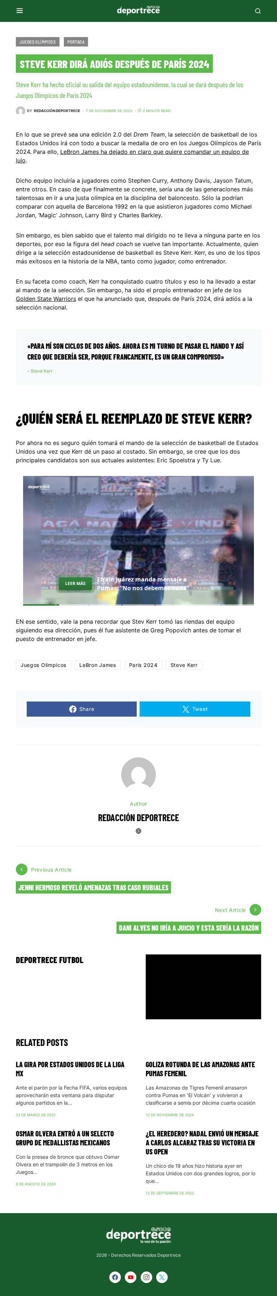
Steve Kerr (184, 665)
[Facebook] (115, 1277)
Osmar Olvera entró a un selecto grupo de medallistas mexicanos (65, 1138)
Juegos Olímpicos (37, 41)
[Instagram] (146, 1277)
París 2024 (143, 665)
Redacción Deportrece (138, 817)
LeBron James (97, 665)
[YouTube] (130, 1277)
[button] (19, 10)
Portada (75, 41)
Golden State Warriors (46, 298)
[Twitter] (162, 1277)
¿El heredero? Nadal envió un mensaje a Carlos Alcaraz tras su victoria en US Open (202, 1142)
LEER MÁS (75, 583)
